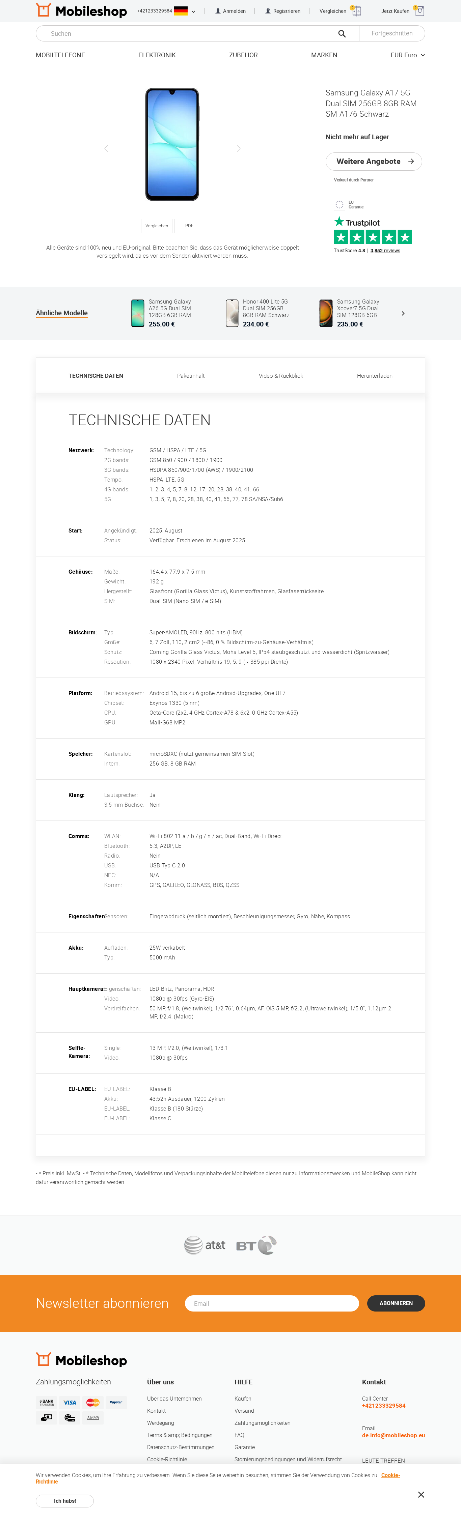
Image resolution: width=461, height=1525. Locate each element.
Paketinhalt (191, 375)
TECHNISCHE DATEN (96, 375)
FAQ (239, 1435)
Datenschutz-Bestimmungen (181, 1447)
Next (238, 148)
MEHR (93, 1417)
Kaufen (243, 1398)
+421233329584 (154, 10)
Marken (324, 55)
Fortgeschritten (392, 33)
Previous (106, 148)
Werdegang (160, 1423)
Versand (244, 1411)
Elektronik (157, 55)
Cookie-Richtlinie (167, 1459)
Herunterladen (374, 375)
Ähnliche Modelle (62, 313)
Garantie (245, 1447)
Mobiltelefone (60, 55)
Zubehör (243, 55)
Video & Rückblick (281, 375)
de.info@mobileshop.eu (393, 1435)
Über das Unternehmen (174, 1398)
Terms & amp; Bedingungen (180, 1435)
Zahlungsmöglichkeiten (263, 1423)
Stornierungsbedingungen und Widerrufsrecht (288, 1459)
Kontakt (156, 1411)
